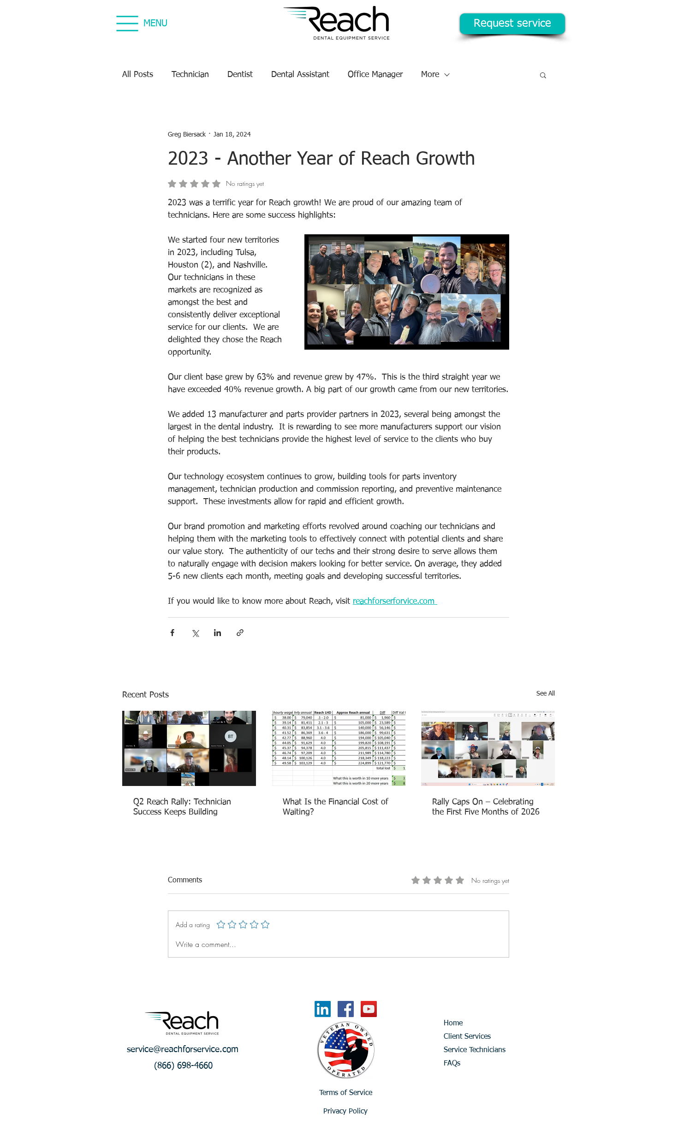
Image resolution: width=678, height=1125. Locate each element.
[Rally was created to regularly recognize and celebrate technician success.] (189, 748)
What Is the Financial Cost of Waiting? (335, 807)
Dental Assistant (300, 75)
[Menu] (127, 23)
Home (453, 1023)
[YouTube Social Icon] (369, 1009)
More (430, 75)
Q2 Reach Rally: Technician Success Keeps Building (182, 807)
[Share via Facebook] (172, 632)
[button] (543, 74)
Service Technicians (475, 1050)
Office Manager (375, 75)
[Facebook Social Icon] (346, 1009)
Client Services (467, 1037)
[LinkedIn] (323, 1009)
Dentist (240, 75)
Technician (190, 75)
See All (545, 693)
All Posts (137, 75)
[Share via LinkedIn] (217, 632)
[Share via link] (240, 632)
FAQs (452, 1063)
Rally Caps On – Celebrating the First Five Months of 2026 (486, 807)
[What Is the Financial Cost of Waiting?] (338, 748)
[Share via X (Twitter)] (194, 632)
